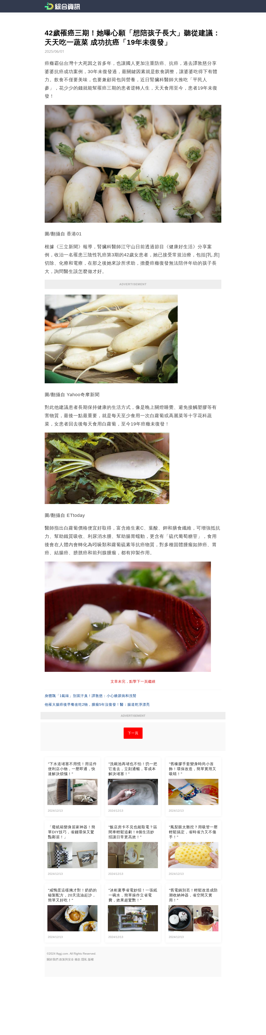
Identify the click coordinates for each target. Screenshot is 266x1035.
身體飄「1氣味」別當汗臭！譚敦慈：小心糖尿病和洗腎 (91, 696)
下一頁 (133, 733)
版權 (91, 959)
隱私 (84, 959)
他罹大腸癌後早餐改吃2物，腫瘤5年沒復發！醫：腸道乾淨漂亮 (97, 705)
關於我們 (52, 959)
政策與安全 (66, 959)
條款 (77, 959)
